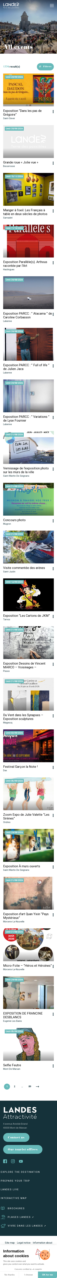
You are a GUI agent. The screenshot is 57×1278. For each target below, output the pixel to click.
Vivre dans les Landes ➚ (27, 1226)
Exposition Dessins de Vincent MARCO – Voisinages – (24, 665)
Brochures (16, 1208)
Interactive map (14, 1198)
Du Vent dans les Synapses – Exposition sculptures (23, 717)
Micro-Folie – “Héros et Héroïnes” (27, 965)
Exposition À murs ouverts (21, 866)
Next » (37, 1087)
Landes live (10, 1189)
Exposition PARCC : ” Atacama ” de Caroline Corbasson (27, 315)
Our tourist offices (23, 1150)
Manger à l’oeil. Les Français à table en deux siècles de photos (25, 212)
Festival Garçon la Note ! (20, 767)
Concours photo (14, 520)
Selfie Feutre (12, 1065)
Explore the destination (20, 1172)
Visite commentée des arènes (24, 568)
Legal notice (24, 1242)
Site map (10, 1242)
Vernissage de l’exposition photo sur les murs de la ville (26, 470)
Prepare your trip (15, 1181)
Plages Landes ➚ (21, 1217)
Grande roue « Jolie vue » (20, 162)
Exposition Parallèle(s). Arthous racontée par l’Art (25, 264)
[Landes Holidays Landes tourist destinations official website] (11, 5)
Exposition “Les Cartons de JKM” (26, 616)
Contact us (16, 1138)
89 (29, 1086)
